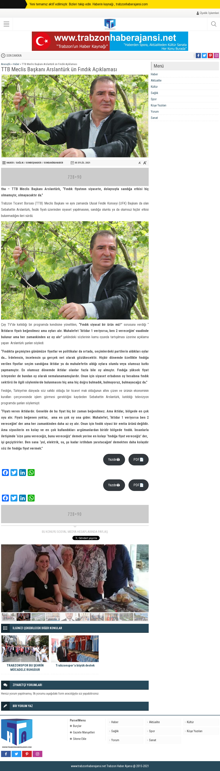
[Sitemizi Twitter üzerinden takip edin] (204, 55)
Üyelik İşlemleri (209, 13)
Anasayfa (6, 64)
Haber (16, 64)
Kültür (154, 86)
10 (141, 617)
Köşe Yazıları (158, 105)
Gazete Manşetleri (84, 732)
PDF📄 (138, 459)
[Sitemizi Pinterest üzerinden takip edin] (210, 55)
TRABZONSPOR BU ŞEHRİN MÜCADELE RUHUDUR (25, 667)
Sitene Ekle (79, 739)
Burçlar (77, 726)
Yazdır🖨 (114, 459)
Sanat (154, 118)
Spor (154, 99)
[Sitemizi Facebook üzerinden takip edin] (198, 55)
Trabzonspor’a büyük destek (75, 665)
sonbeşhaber (33, 162)
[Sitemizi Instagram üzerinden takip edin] (216, 55)
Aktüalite (156, 80)
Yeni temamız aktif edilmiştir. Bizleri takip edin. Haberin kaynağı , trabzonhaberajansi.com (88, 4)
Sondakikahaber (53, 162)
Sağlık (19, 162)
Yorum (155, 111)
